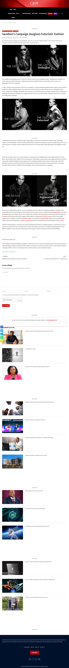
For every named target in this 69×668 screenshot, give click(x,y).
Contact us (42, 647)
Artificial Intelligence (7, 31)
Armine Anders (60, 220)
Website (49, 291)
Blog (17, 13)
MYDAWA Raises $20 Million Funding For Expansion (14, 257)
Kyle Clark (41, 214)
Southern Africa (43, 13)
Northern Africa (27, 13)
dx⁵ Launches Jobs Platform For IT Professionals (55, 257)
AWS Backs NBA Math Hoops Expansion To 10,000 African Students (39, 437)
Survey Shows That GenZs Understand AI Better (35, 508)
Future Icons (5, 251)
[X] (36, 659)
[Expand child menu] (15, 9)
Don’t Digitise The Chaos (30, 349)
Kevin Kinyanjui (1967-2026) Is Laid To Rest (34, 490)
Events (13, 17)
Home (11, 9)
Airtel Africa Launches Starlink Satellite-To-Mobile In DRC (37, 526)
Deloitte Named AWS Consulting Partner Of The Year (36, 455)
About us (37, 647)
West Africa (35, 13)
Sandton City (12, 251)
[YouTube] (39, 659)
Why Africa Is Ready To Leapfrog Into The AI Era (35, 419)
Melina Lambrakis (25, 220)
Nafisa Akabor (28, 218)
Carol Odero (9, 37)
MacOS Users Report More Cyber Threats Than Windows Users (38, 561)
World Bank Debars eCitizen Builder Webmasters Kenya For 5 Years (39, 331)
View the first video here (8, 239)
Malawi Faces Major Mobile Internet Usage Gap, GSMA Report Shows (39, 402)
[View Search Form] (62, 13)
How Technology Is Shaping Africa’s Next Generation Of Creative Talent (40, 579)
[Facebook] (33, 659)
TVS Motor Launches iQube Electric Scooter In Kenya (36, 597)
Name (4, 291)
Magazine (50, 13)
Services (32, 647)
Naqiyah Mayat (56, 212)
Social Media (15, 31)
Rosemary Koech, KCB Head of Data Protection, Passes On (37, 366)
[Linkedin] (30, 659)
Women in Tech (11, 13)
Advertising (26, 647)
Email (26, 291)
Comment (5, 272)
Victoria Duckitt (46, 216)
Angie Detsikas (44, 218)
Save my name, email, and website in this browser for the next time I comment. (21, 295)
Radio (55, 13)
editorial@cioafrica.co (52, 320)
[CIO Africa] (34, 3)
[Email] (1, 341)
